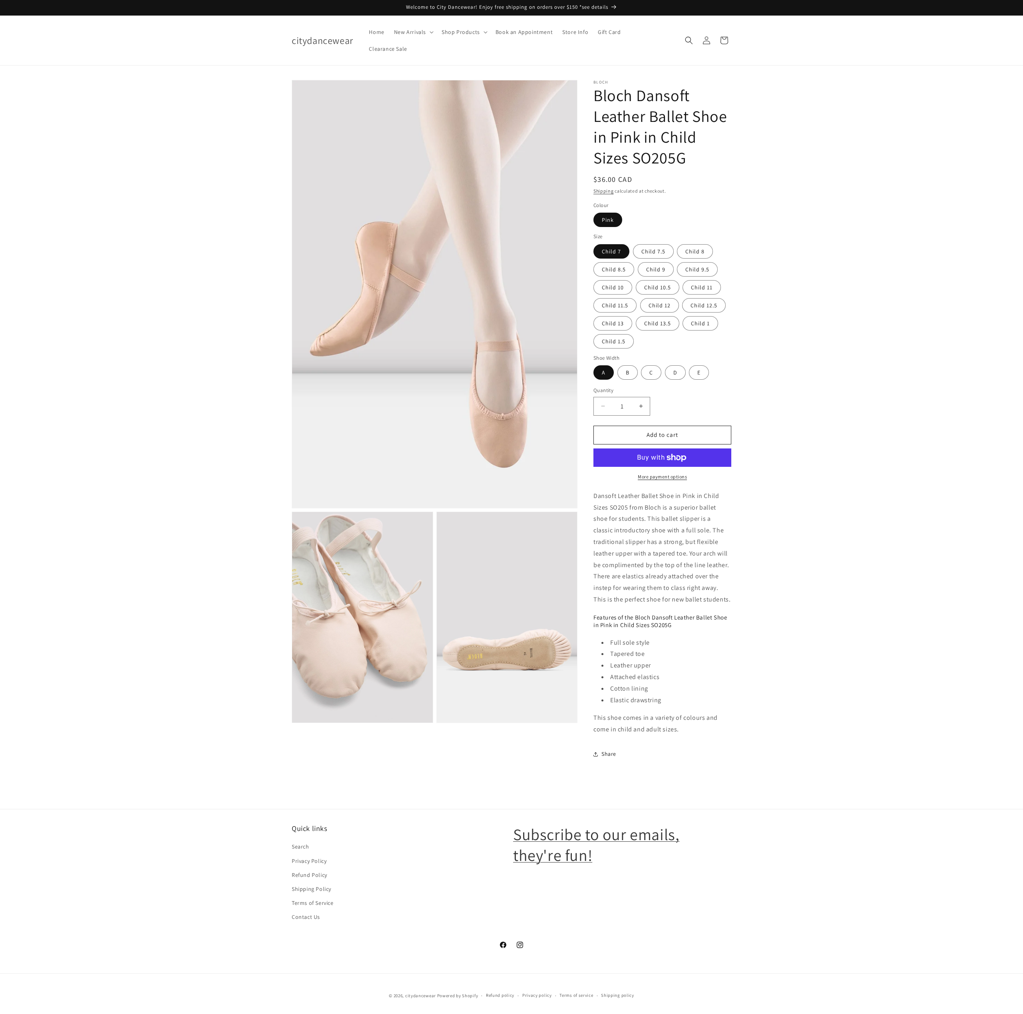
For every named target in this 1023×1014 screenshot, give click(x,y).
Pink (608, 219)
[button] (413, 32)
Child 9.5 (697, 269)
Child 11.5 (615, 305)
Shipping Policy (311, 888)
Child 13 (613, 323)
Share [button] (608, 753)
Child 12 (660, 305)
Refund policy (500, 995)
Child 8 (695, 251)
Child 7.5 (653, 251)
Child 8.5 (614, 269)
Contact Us (306, 916)
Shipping (603, 191)
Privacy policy (537, 995)
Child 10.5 (657, 287)
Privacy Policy (309, 861)
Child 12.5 (704, 305)
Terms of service (576, 995)
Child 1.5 (613, 341)
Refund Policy (309, 875)
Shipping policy (617, 995)
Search (300, 846)
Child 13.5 (657, 323)
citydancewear (420, 995)
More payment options (662, 477)
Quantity (603, 390)
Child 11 (702, 287)
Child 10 (613, 287)
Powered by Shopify (457, 995)
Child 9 (655, 269)
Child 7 (611, 251)
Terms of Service (313, 902)
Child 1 (700, 323)
